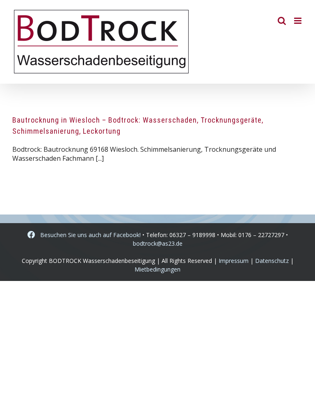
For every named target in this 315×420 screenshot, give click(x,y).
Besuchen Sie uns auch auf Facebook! (88, 235)
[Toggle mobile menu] (298, 20)
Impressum (234, 261)
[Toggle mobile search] (282, 20)
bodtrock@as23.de (158, 243)
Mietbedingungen (157, 269)
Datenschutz (272, 261)
